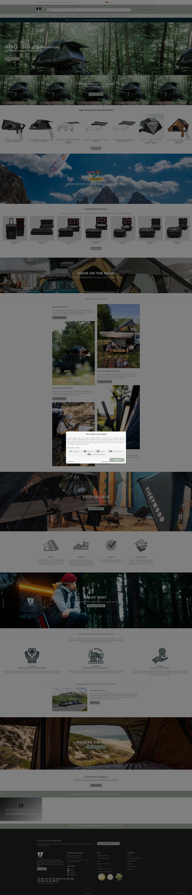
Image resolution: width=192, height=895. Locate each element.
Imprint (77, 447)
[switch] (71, 451)
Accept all (117, 460)
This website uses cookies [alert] (96, 434)
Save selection (105, 461)
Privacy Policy (71, 447)
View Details (70, 461)
